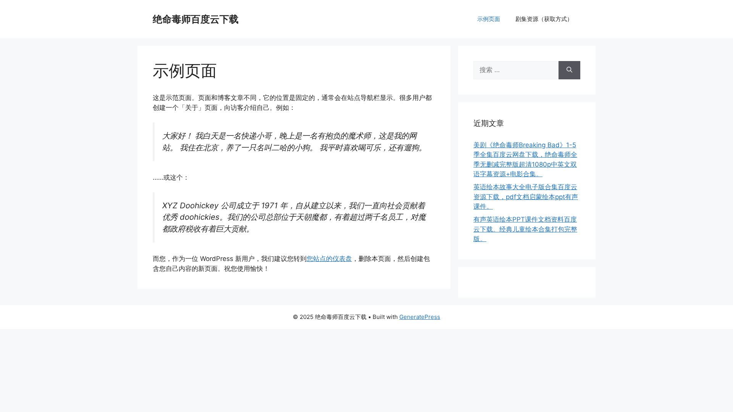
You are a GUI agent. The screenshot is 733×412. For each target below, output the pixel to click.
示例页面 (488, 19)
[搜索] (569, 70)
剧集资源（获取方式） (544, 19)
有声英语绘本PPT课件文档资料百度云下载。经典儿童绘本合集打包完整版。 (525, 229)
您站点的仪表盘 (329, 258)
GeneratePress (419, 316)
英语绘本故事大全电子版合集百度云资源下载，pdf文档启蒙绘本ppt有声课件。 (525, 196)
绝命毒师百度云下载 (196, 19)
